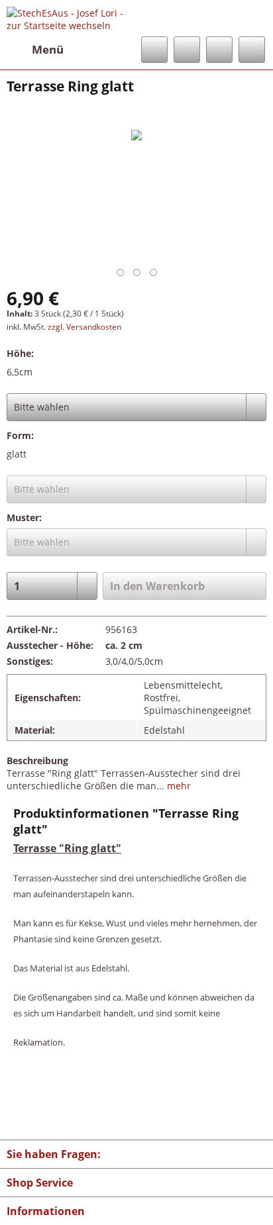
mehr (177, 785)
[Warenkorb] (252, 49)
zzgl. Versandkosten (84, 326)
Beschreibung (37, 760)
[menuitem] (35, 49)
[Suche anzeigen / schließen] (154, 49)
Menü (48, 49)
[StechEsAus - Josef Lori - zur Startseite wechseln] (71, 18)
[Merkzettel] (187, 49)
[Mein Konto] (219, 49)
